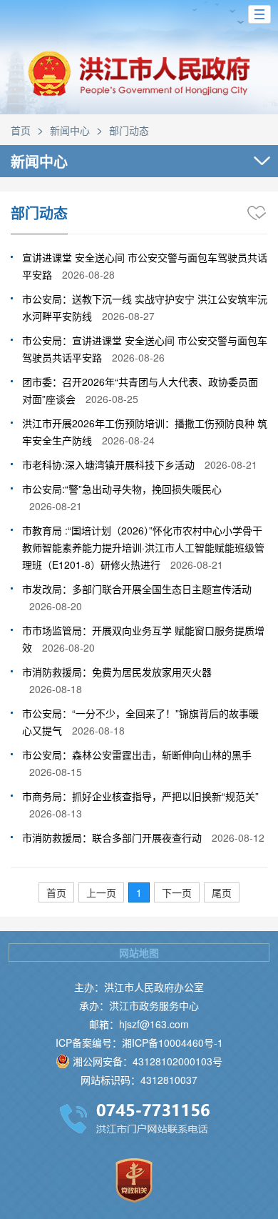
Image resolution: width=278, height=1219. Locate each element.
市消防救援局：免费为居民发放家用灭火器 (117, 672)
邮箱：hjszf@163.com (139, 1024)
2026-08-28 (88, 274)
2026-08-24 (128, 440)
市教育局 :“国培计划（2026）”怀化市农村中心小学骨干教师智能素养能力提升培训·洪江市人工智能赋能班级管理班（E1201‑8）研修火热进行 (143, 547)
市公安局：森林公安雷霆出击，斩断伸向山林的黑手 (137, 754)
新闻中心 (70, 130)
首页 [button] (56, 892)
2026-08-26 (138, 357)
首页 (21, 130)
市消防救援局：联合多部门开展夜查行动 (112, 837)
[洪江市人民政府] (139, 84)
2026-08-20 (55, 606)
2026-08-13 (55, 813)
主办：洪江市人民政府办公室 (139, 987)
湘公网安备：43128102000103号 (147, 1061)
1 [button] (139, 892)
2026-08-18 (55, 689)
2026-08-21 (231, 464)
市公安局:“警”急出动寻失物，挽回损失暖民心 (122, 489)
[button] (259, 14)
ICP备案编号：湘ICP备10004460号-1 (139, 1042)
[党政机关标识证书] (134, 1180)
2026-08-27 (128, 316)
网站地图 (139, 952)
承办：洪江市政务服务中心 (139, 1005)
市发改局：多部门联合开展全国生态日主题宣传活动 (137, 589)
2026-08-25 (112, 399)
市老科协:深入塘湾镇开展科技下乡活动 (108, 464)
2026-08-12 (238, 837)
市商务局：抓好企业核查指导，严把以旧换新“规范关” (140, 796)
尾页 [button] (222, 892)
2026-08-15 (55, 772)
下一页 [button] (177, 892)
